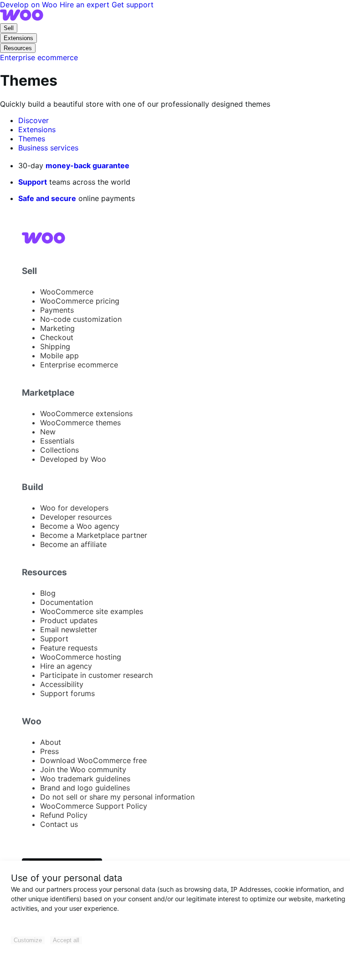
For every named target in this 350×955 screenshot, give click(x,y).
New (48, 431)
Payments (57, 310)
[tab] (33, 120)
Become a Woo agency (79, 526)
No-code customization (81, 319)
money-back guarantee (87, 165)
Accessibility (61, 684)
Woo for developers (74, 507)
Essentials (57, 440)
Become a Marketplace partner (93, 535)
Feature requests (69, 647)
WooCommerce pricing (79, 300)
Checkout (56, 337)
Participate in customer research (96, 675)
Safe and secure (47, 198)
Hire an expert (86, 4)
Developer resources (76, 516)
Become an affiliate (73, 544)
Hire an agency (66, 666)
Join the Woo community (83, 769)
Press (49, 751)
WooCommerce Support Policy (93, 805)
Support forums (67, 693)
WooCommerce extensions (86, 413)
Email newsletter (68, 629)
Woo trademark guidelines (85, 778)
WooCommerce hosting (80, 656)
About (50, 742)
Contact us (59, 824)
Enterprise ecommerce (79, 364)
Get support (133, 4)
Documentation (66, 602)
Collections (59, 449)
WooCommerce (66, 291)
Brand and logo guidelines (85, 787)
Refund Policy (64, 815)
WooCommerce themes (80, 422)
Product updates (69, 620)
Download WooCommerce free (93, 760)
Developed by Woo (73, 459)
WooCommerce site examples (91, 611)
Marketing (57, 328)
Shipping (55, 346)
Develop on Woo (30, 4)
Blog (48, 593)
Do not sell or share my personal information (117, 796)
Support (32, 181)
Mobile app (59, 355)
